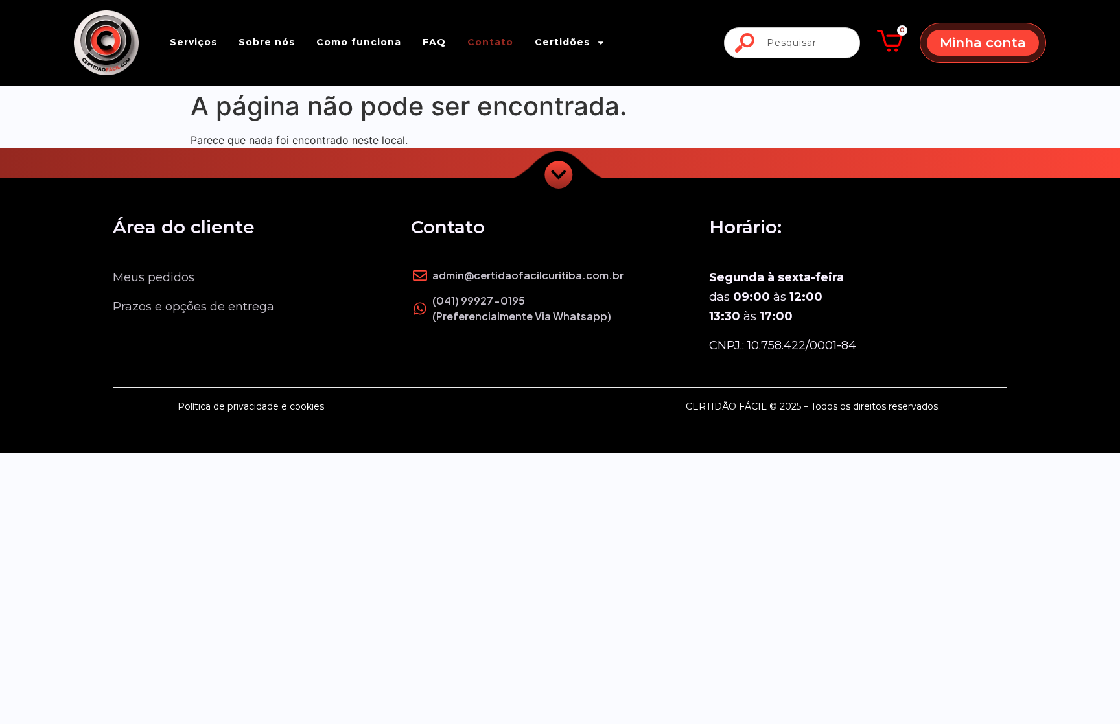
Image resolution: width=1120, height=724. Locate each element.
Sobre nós (267, 42)
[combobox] (792, 42)
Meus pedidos (153, 277)
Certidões (562, 42)
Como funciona (358, 42)
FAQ (434, 42)
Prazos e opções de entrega (193, 306)
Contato (490, 42)
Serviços (193, 42)
